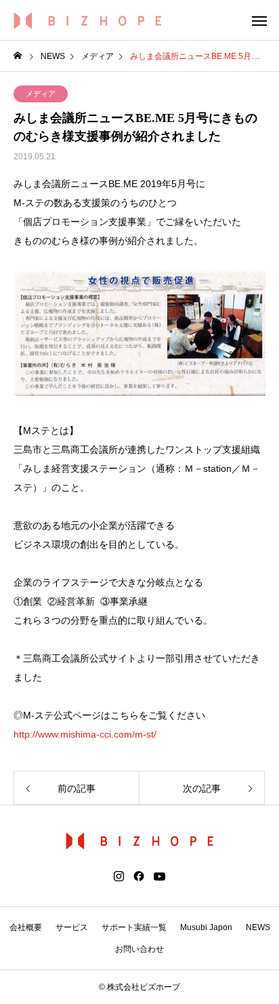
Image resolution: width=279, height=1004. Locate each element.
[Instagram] (119, 876)
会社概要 (25, 927)
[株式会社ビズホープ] (87, 20)
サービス (72, 927)
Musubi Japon (206, 927)
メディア (41, 93)
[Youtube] (160, 876)
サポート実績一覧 (134, 927)
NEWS (258, 927)
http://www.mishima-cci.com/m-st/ (85, 734)
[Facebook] (138, 876)
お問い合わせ (139, 949)
